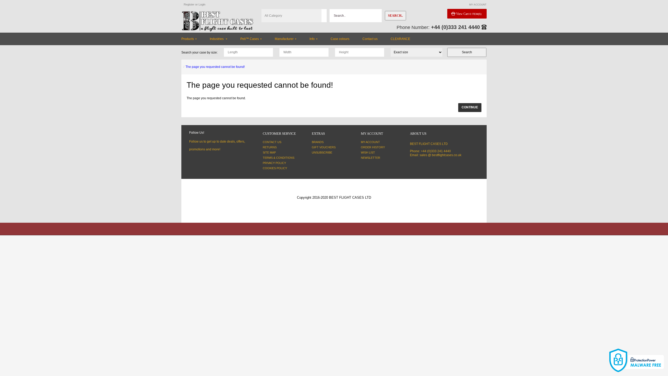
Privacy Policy (274, 162)
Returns (270, 147)
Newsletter (370, 157)
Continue (470, 107)
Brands (318, 142)
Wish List (368, 152)
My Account (370, 142)
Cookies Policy (275, 168)
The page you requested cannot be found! (215, 67)
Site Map (269, 152)
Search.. (395, 15)
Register (189, 4)
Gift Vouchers (324, 147)
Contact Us (272, 142)
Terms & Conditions (278, 157)
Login (202, 4)
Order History (373, 147)
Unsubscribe (322, 152)
